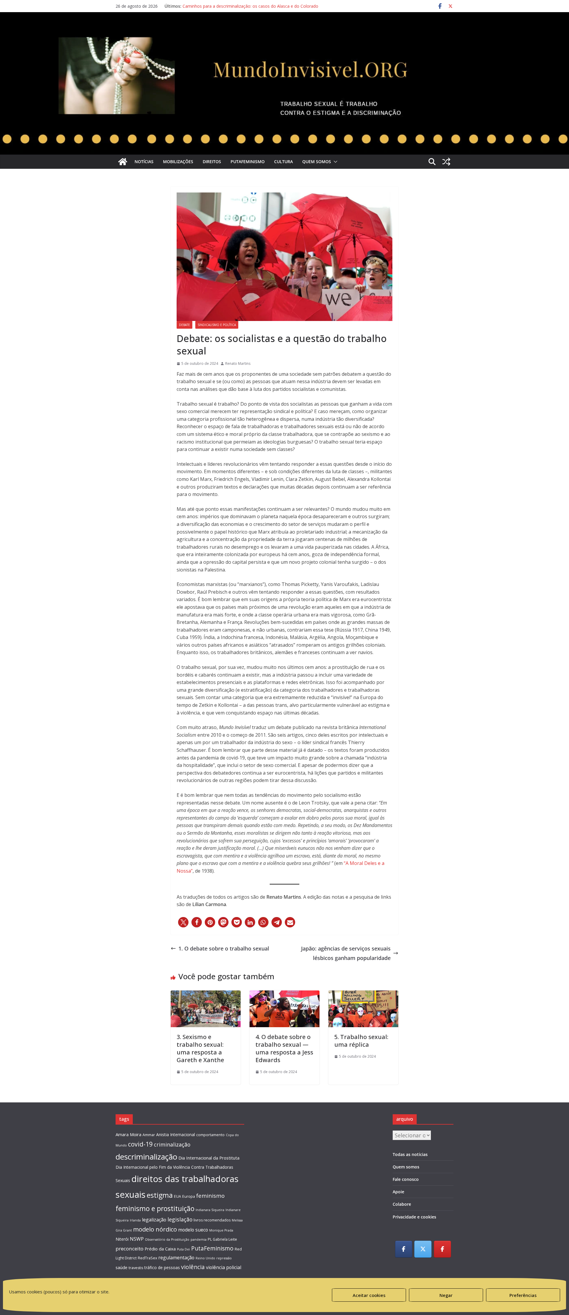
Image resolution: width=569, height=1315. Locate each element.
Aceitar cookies (369, 1295)
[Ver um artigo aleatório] (446, 162)
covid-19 (140, 1144)
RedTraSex (147, 1258)
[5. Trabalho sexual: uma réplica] (363, 995)
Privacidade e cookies (414, 1217)
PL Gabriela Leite (222, 1239)
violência (193, 1267)
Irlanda (135, 1220)
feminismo (210, 1195)
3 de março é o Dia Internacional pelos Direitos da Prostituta (241, 6)
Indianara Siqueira (210, 1210)
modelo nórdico (155, 1229)
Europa (188, 1196)
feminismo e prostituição (155, 1208)
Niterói (122, 1239)
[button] (334, 162)
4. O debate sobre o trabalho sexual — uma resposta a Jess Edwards (284, 1048)
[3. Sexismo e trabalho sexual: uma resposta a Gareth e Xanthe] (206, 995)
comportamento (210, 1134)
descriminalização (146, 1156)
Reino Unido (205, 1258)
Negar (446, 1295)
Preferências (523, 1295)
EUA (177, 1196)
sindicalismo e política (217, 325)
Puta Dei (183, 1249)
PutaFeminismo (248, 161)
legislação (179, 1219)
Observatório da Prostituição (167, 1239)
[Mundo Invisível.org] (284, 31)
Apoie (398, 1191)
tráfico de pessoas (162, 1267)
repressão (224, 1258)
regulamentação (176, 1257)
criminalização (172, 1144)
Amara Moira (128, 1134)
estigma (160, 1195)
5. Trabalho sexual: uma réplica (361, 1041)
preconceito (129, 1248)
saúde (121, 1267)
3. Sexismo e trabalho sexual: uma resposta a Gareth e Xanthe (200, 1048)
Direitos (212, 161)
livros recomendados (212, 1220)
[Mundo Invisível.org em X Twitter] (422, 1249)
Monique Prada (221, 1230)
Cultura (283, 161)
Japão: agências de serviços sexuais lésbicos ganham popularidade (346, 953)
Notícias (144, 161)
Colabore (402, 1204)
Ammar (149, 1134)
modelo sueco (193, 1229)
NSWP (137, 1239)
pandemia (199, 1239)
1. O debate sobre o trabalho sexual (223, 948)
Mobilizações (178, 161)
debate (184, 325)
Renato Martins (237, 363)
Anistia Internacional (175, 1134)
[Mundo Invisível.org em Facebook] (403, 1249)
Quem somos (316, 161)
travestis (136, 1267)
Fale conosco (406, 1179)
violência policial (223, 1267)
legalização (154, 1219)
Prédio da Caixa (160, 1249)
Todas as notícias (410, 1154)
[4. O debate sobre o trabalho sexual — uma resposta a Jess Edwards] (284, 995)
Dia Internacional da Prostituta (208, 1158)
